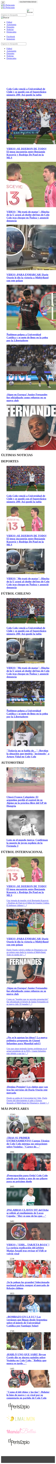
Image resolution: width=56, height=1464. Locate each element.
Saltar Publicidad (28, 2)
